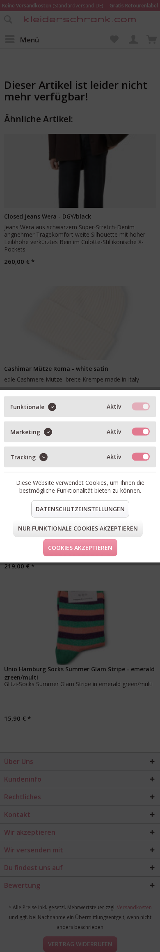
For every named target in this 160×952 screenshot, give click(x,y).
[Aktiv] (141, 406)
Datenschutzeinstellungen (80, 508)
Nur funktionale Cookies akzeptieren (78, 528)
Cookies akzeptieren (80, 547)
